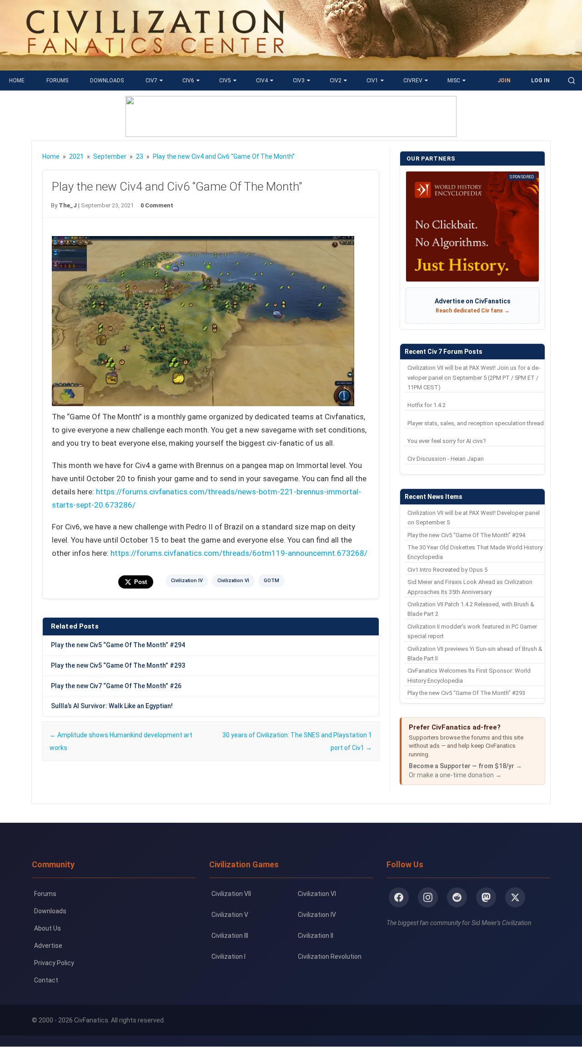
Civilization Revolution (329, 956)
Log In (540, 80)
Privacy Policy (54, 962)
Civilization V (229, 914)
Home (17, 80)
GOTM (271, 581)
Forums (57, 80)
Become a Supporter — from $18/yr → (465, 766)
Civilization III (229, 935)
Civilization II (315, 935)
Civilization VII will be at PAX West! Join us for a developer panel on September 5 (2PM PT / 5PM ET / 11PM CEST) (473, 377)
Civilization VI (233, 581)
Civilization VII (231, 893)
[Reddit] (457, 897)
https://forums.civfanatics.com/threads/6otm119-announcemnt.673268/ (238, 553)
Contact (46, 980)
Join (504, 80)
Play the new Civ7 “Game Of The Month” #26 (116, 686)
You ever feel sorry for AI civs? (446, 441)
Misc (453, 80)
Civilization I (228, 956)
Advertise (48, 945)
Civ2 (335, 80)
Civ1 (372, 80)
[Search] (571, 80)
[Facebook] (399, 897)
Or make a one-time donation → (455, 775)
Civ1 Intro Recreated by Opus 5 (447, 569)
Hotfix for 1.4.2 (426, 405)
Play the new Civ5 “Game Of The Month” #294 (118, 645)
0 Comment (156, 205)
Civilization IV (187, 581)
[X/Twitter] (515, 897)
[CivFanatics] (155, 63)
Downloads (107, 80)
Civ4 (262, 80)
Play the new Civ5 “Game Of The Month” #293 (118, 665)
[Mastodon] (486, 897)
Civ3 (299, 80)
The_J (68, 205)
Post (140, 582)
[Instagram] (428, 897)
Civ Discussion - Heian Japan (445, 458)
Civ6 (188, 80)
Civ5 (225, 80)
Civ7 (151, 80)
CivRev (412, 80)
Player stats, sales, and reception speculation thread (475, 423)
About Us (47, 928)
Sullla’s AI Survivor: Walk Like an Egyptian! (112, 706)
